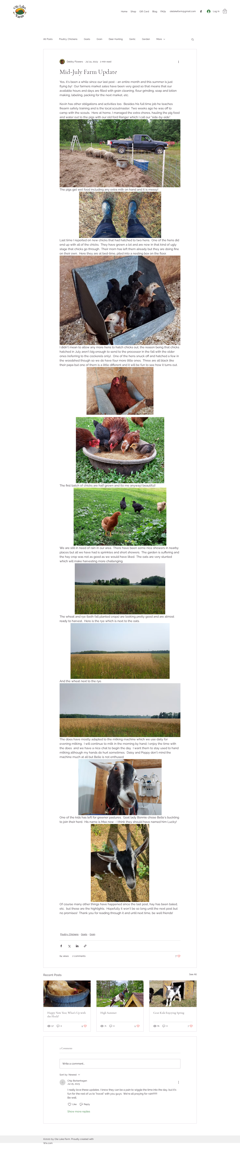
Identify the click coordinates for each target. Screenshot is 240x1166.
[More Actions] (178, 1082)
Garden (146, 39)
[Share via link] (85, 946)
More (159, 39)
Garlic (132, 39)
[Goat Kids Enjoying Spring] (173, 994)
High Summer (108, 1013)
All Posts (48, 39)
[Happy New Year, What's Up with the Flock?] (67, 994)
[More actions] (178, 62)
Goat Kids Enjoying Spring (168, 1013)
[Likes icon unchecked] (69, 1104)
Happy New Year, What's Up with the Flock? (66, 1014)
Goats (87, 39)
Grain (99, 39)
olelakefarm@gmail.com (183, 11)
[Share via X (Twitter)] (69, 946)
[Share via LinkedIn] (77, 946)
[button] (225, 11)
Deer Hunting (116, 39)
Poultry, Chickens (68, 39)
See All (193, 974)
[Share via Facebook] (61, 946)
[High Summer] (120, 994)
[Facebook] (201, 11)
